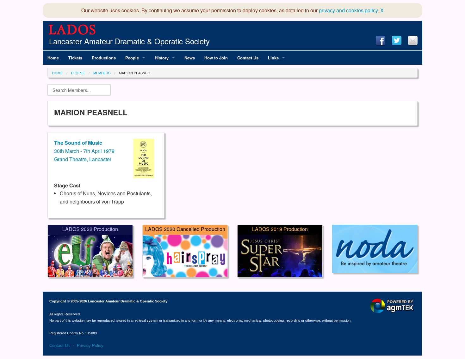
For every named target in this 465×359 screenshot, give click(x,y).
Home (57, 72)
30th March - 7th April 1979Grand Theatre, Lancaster (84, 150)
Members (101, 72)
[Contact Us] (413, 40)
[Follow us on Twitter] (396, 40)
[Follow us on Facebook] (380, 40)
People (78, 72)
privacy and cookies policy (348, 10)
